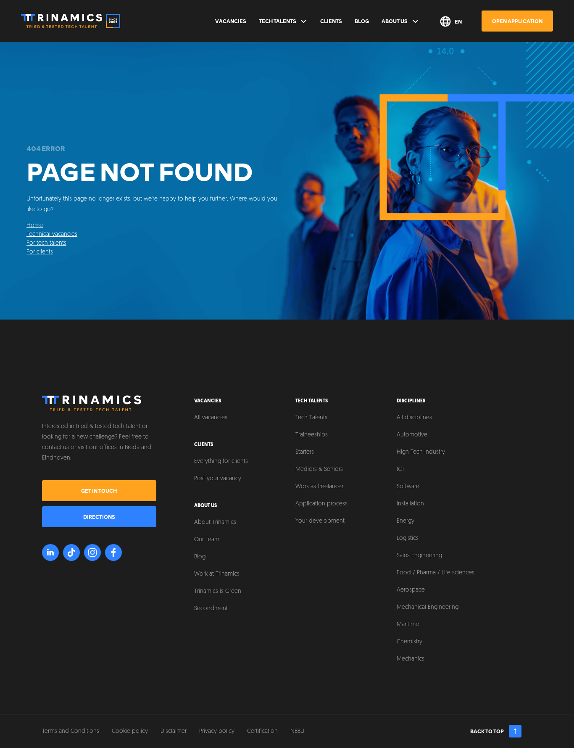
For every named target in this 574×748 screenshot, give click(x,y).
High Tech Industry (421, 452)
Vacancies (230, 21)
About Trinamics (215, 522)
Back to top (487, 731)
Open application (517, 21)
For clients (39, 252)
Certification (262, 731)
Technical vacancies (51, 234)
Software (408, 487)
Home (34, 225)
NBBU (297, 731)
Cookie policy (130, 731)
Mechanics (410, 659)
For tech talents (46, 243)
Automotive (412, 435)
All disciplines (414, 418)
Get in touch (99, 490)
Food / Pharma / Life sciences (435, 573)
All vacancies (210, 418)
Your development (320, 521)
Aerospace (411, 590)
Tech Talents (277, 21)
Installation (410, 504)
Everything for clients (221, 461)
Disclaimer (174, 731)
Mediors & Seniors (319, 469)
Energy (405, 521)
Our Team (206, 540)
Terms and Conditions (70, 731)
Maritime (408, 624)
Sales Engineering (419, 555)
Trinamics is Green (217, 591)
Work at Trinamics (217, 574)
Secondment (211, 608)
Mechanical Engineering (427, 607)
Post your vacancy (217, 479)
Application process (321, 504)
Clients (331, 21)
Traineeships (311, 435)
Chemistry (409, 642)
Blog (362, 21)
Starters (304, 452)
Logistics (408, 538)
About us (395, 21)
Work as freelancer (319, 487)
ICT (401, 469)
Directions (99, 516)
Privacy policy (216, 731)
